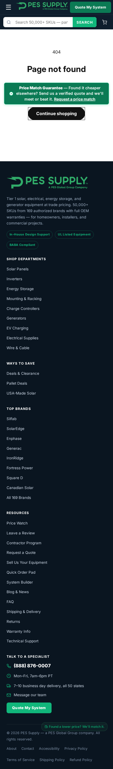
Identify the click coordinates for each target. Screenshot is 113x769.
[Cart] (104, 22)
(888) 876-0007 (32, 665)
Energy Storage (20, 289)
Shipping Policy (52, 760)
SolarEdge (15, 428)
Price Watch (17, 523)
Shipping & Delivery (24, 611)
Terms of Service (21, 760)
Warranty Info (18, 631)
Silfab (11, 419)
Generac (14, 448)
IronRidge (15, 458)
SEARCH (85, 22)
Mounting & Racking (24, 298)
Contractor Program (24, 543)
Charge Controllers (23, 308)
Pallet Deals (17, 383)
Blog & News (18, 592)
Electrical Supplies (22, 338)
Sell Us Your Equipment (27, 562)
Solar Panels (18, 269)
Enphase (14, 438)
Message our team (30, 695)
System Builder (20, 582)
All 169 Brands (19, 497)
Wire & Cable (18, 348)
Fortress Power (20, 468)
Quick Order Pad (21, 572)
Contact (27, 748)
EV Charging (17, 328)
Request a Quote (21, 552)
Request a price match (74, 99)
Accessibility (49, 748)
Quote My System (90, 7)
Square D (15, 478)
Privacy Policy (75, 748)
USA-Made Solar (21, 393)
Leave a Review (21, 533)
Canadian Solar (20, 487)
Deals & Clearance (23, 373)
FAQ (10, 601)
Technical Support (22, 641)
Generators (16, 318)
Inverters (14, 279)
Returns (13, 621)
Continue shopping (56, 113)
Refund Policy (81, 760)
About (11, 748)
